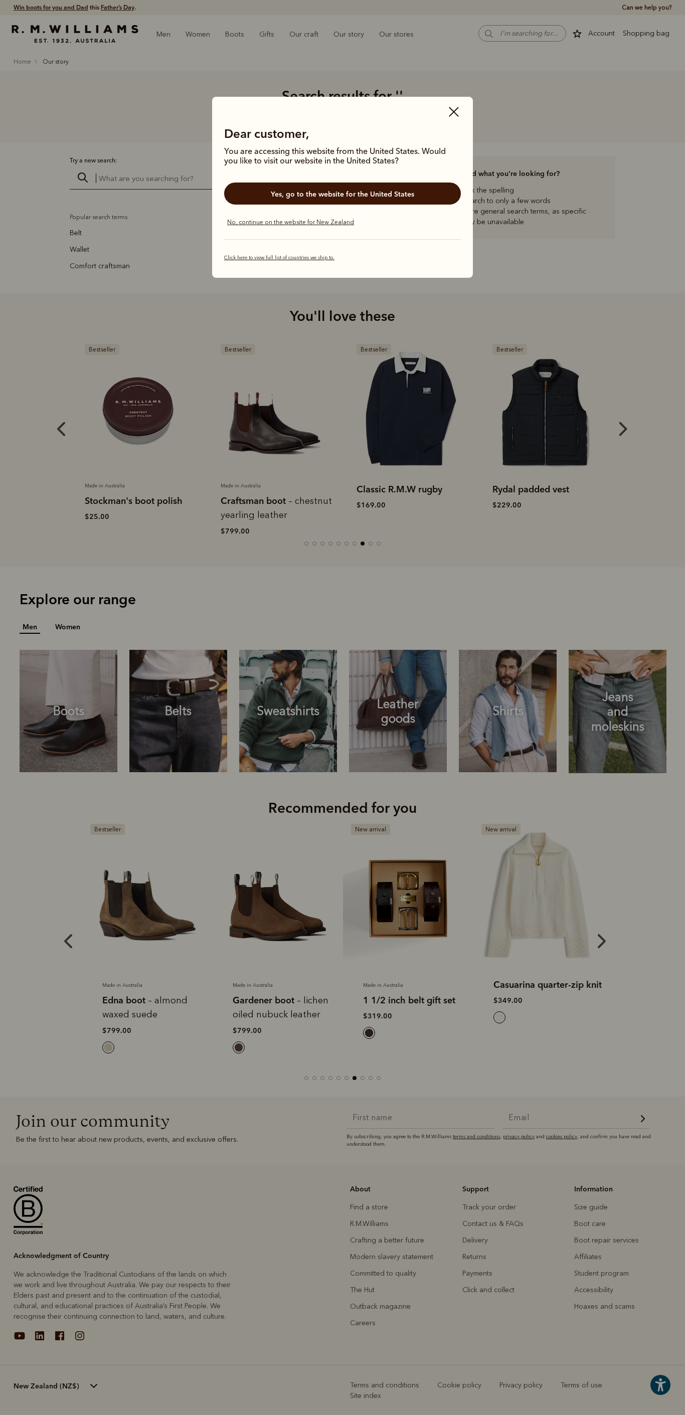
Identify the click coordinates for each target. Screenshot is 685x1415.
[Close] (454, 113)
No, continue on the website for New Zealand (290, 222)
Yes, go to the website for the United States (342, 194)
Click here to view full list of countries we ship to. (279, 258)
